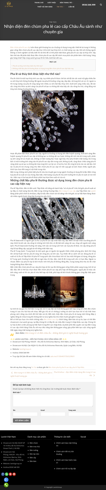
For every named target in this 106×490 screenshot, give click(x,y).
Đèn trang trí (66, 2)
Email (43, 410)
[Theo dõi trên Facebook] (3, 474)
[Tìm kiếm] (101, 5)
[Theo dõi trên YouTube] (14, 474)
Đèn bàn (33, 461)
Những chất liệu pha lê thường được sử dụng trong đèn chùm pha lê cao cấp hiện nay (42, 68)
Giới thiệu (52, 2)
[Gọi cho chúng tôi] (6, 474)
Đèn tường (34, 450)
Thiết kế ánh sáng (45, 7)
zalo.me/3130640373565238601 (62, 356)
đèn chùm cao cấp (51, 319)
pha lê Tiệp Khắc (78, 367)
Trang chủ (38, 2)
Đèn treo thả (35, 446)
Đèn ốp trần (34, 454)
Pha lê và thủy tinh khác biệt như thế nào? (27, 66)
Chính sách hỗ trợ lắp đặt (66, 468)
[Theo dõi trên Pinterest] (10, 474)
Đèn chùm (34, 443)
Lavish (93, 191)
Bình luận (17, 392)
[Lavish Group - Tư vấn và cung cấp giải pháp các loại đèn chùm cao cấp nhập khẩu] (14, 4)
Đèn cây (33, 457)
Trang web (72, 410)
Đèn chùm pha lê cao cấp (20, 47)
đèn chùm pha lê (55, 367)
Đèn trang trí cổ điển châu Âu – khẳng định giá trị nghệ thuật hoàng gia (56, 333)
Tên (14, 410)
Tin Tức (60, 7)
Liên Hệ (71, 7)
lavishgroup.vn (25, 349)
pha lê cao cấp (66, 367)
